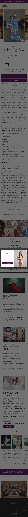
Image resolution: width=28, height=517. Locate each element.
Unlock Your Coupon (7, 263)
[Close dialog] (26, 251)
